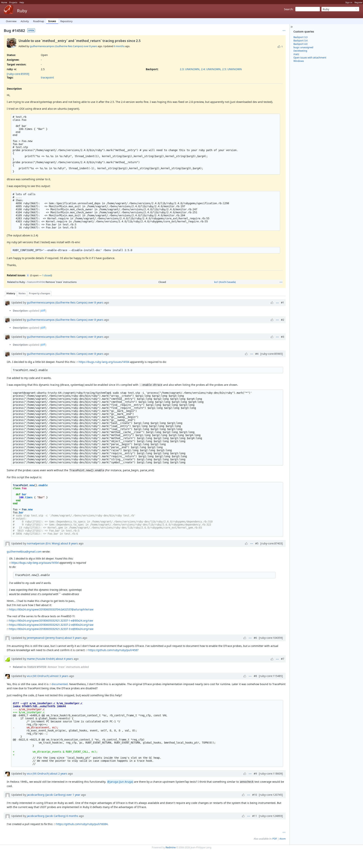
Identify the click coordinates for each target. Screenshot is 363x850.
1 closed (46, 275)
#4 (256, 354)
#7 (282, 659)
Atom (282, 838)
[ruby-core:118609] (271, 773)
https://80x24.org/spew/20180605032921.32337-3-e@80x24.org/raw (51, 629)
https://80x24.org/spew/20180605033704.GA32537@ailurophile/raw (51, 609)
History (10, 293)
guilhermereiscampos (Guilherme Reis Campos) (56, 46)
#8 (255, 676)
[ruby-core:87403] (271, 543)
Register (358, 2)
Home (4, 2)
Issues (52, 21)
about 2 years (58, 773)
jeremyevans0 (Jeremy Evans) (45, 638)
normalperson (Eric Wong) (43, 543)
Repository (66, 21)
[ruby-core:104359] (271, 638)
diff (43, 310)
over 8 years (90, 46)
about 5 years (73, 638)
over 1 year (73, 794)
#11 (254, 816)
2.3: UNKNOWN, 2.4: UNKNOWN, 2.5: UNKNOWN (211, 69)
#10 (254, 794)
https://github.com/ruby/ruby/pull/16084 (82, 824)
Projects (13, 2)
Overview (11, 21)
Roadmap (38, 21)
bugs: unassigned (303, 47)
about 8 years (69, 543)
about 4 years (64, 659)
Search (288, 9)
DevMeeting (300, 50)
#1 (282, 302)
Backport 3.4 (300, 40)
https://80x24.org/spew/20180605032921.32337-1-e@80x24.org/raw (51, 620)
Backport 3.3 (300, 37)
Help (21, 2)
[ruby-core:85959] (18, 74)
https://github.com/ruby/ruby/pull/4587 (113, 650)
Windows (298, 61)
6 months (119, 46)
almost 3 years (59, 676)
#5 (256, 543)
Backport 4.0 (300, 44)
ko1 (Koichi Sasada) (225, 282)
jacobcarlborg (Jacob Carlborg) (46, 794)
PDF (274, 838)
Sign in (348, 2)
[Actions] (281, 282)
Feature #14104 (35, 282)
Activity (25, 21)
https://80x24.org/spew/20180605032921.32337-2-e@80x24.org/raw (51, 624)
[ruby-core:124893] (271, 816)
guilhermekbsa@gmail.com (24, 551)
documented (60, 684)
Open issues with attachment (309, 57)
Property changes (39, 293)
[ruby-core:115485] (271, 676)
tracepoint (47, 77)
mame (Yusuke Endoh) (41, 659)
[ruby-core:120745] (271, 794)
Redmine (171, 847)
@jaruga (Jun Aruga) (120, 781)
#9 (255, 773)
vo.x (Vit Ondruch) (38, 676)
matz (296, 54)
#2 (282, 319)
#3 (282, 336)
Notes (22, 293)
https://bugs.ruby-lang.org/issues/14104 (104, 362)
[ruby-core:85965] (271, 354)
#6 (255, 638)
